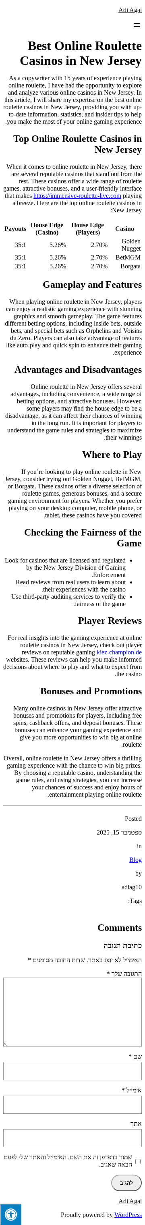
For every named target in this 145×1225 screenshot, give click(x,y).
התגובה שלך (124, 973)
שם (135, 1056)
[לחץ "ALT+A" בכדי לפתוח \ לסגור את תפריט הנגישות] (10, 1214)
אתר (136, 1123)
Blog (135, 859)
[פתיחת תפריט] (137, 25)
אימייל (132, 1090)
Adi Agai (130, 9)
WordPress (128, 1214)
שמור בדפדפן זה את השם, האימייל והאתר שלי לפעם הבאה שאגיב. (68, 1161)
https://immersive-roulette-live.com (77, 195)
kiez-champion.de (119, 652)
